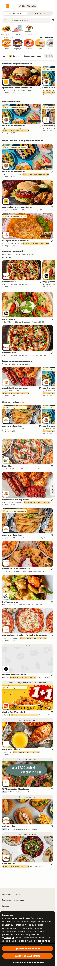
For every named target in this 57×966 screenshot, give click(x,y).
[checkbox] (7, 44)
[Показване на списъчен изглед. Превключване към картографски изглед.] (52, 20)
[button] (6, 6)
